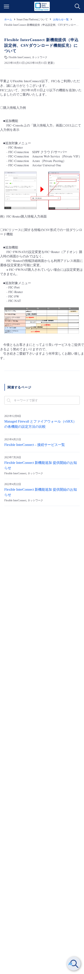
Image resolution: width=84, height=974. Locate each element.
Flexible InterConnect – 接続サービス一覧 (34, 445)
